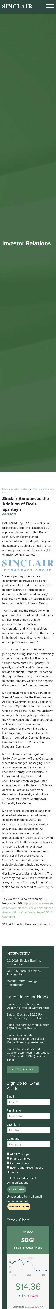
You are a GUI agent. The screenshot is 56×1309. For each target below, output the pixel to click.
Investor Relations (20, 489)
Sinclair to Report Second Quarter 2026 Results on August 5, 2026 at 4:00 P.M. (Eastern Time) (28, 1054)
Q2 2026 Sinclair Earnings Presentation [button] (24, 962)
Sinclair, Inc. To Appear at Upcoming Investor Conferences (28, 1006)
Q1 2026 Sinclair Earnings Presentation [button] (24, 973)
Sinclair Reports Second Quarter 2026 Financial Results (28, 1027)
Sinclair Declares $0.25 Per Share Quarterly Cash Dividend (27, 1016)
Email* (11, 1096)
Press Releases (39, 489)
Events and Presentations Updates (25, 1169)
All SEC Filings (19, 1154)
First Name (14, 1110)
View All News (22, 1069)
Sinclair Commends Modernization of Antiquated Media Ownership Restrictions (26, 1038)
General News (19, 1163)
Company (13, 1138)
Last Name (14, 1124)
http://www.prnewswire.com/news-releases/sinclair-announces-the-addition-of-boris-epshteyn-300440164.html (28, 910)
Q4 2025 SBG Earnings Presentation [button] (22, 983)
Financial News (19, 1158)
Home (5, 489)
